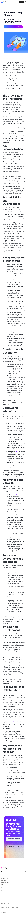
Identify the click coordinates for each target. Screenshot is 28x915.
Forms (16, 451)
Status (2, 907)
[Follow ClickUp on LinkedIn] (2, 903)
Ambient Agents (4, 878)
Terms (17, 907)
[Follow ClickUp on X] (8, 903)
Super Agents (4, 876)
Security (7, 907)
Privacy (12, 907)
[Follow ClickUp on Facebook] (4, 903)
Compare (3, 893)
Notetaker (3, 880)
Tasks (16, 495)
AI (1, 871)
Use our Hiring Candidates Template (13, 839)
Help (2, 899)
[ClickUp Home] (4, 2)
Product (3, 890)
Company (3, 896)
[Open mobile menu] (26, 2)
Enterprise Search (5, 882)
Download (3, 887)
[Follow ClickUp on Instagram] (6, 903)
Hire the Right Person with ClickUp (13, 26)
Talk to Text (3, 884)
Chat (13, 721)
